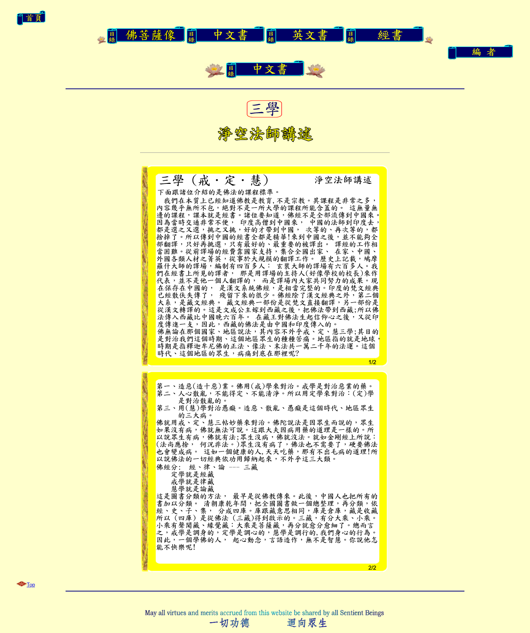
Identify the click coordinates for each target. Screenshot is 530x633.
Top (31, 585)
